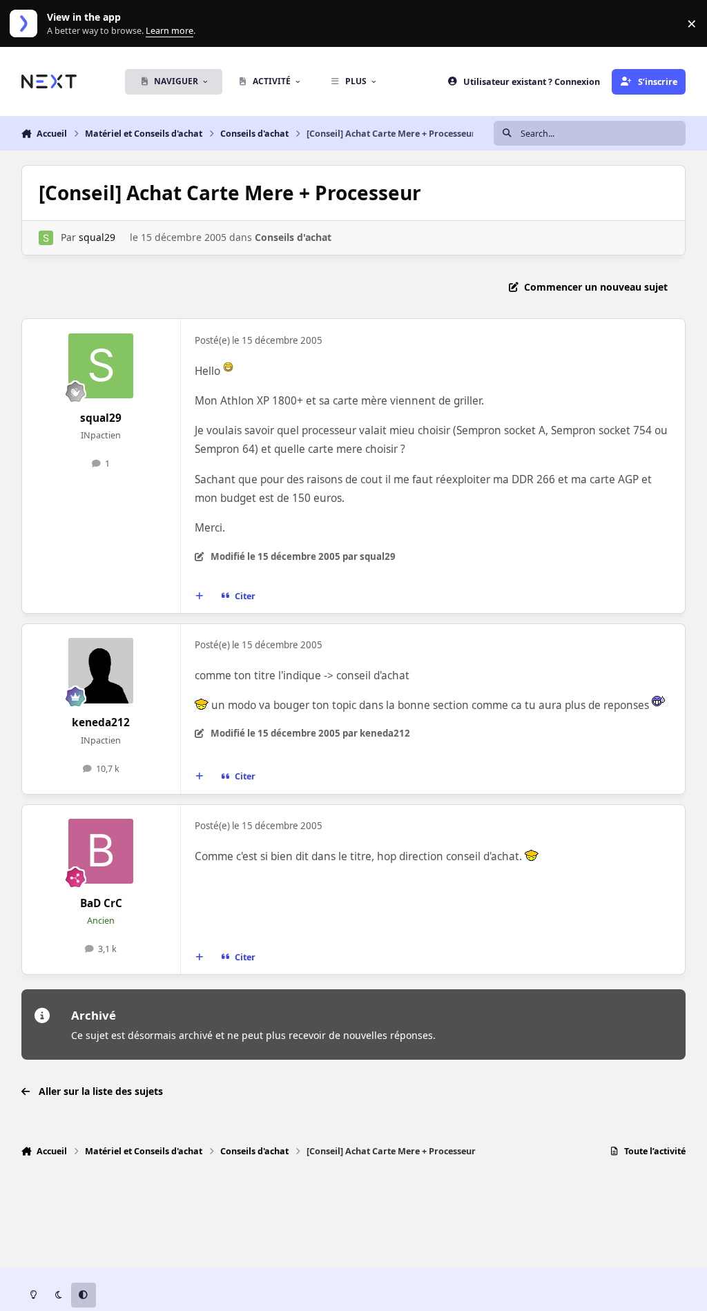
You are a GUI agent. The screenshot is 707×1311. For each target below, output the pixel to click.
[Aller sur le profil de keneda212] (100, 670)
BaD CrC (101, 903)
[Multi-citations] (199, 596)
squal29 (97, 237)
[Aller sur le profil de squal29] (46, 238)
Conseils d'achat (293, 237)
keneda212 (101, 722)
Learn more (26, 23)
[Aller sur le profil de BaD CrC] (100, 851)
